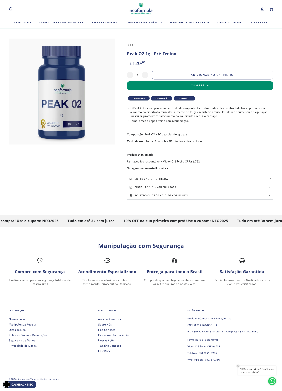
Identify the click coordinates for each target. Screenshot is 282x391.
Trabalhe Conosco (109, 345)
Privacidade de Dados (23, 345)
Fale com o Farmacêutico (114, 335)
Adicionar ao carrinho (212, 75)
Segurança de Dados (22, 340)
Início (130, 45)
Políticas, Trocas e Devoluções (28, 335)
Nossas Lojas (17, 319)
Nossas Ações (107, 340)
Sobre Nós (105, 324)
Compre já (200, 85)
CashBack (104, 351)
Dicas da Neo (17, 330)
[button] (10, 9)
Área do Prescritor (109, 319)
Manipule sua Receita (22, 324)
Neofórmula (23, 379)
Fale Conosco (107, 330)
